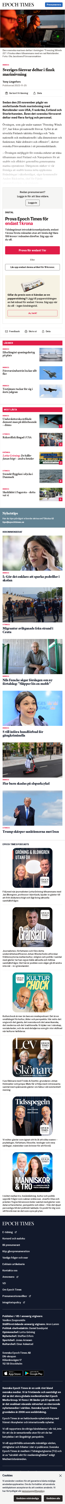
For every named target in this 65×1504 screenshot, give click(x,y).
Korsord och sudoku (13, 1238)
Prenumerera (54, 4)
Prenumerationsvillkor (14, 1296)
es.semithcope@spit (13, 522)
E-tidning (7, 1232)
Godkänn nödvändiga (27, 1498)
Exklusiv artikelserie (13, 1264)
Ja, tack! (32, 313)
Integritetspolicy (11, 1302)
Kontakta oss (9, 1270)
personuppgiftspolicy (33, 1491)
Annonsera (8, 1276)
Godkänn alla (53, 1498)
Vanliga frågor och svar (15, 1257)
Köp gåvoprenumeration (15, 1251)
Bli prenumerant (11, 1244)
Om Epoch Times (11, 1289)
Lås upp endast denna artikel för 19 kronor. (32, 267)
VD (4, 1283)
